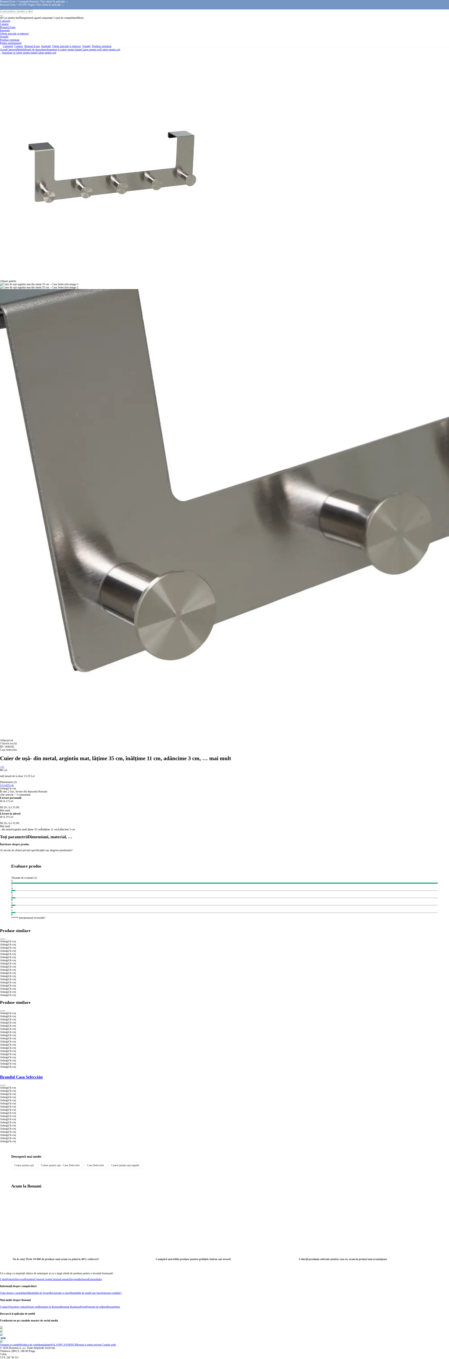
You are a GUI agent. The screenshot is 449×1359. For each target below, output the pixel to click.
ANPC (59, 1344)
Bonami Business (70, 1306)
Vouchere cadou (17, 1306)
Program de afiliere (96, 1306)
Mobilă (21, 49)
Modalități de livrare (39, 1292)
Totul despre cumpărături (14, 1292)
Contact (4, 1306)
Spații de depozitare (36, 49)
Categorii (12, 49)
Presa (83, 1306)
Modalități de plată (80, 1292)
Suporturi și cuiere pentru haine (64, 49)
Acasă (3, 49)
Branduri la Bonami (50, 1306)
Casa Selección (95, 1165)
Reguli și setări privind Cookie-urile (96, 1344)
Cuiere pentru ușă (110, 49)
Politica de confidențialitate (35, 1344)
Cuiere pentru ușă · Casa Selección (60, 1165)
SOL (53, 1344)
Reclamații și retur (60, 1292)
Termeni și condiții (10, 1344)
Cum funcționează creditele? (106, 1292)
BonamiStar (113, 1306)
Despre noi (32, 1306)
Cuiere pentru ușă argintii (125, 1165)
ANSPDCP (69, 1344)
